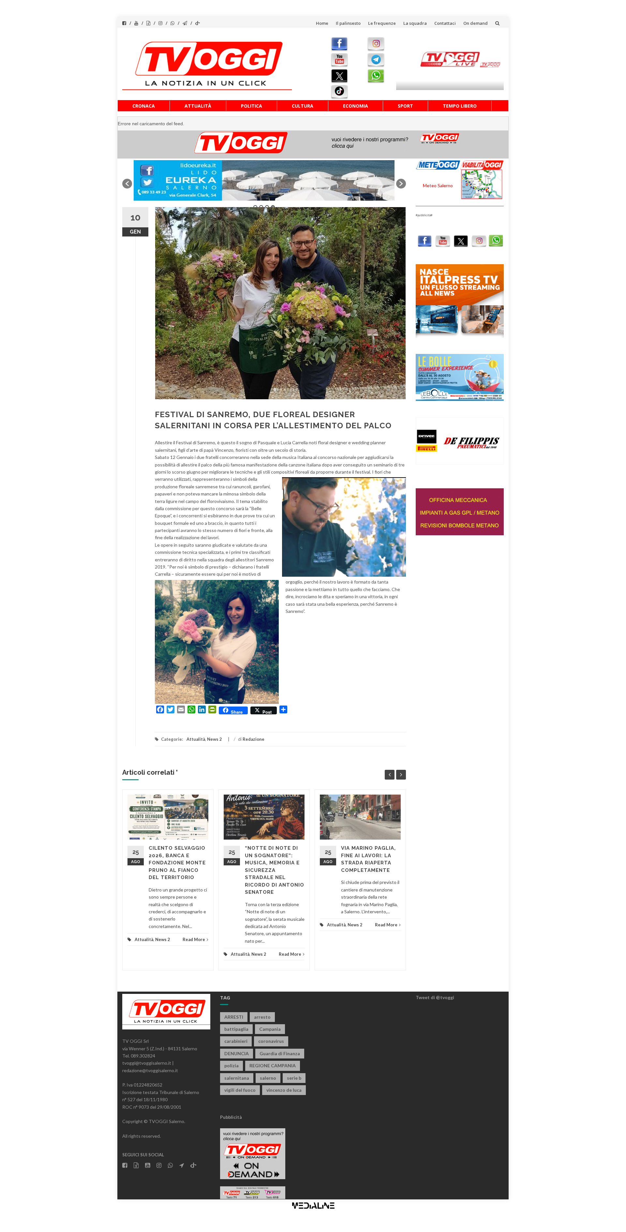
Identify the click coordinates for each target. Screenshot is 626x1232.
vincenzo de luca (284, 1090)
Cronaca (143, 106)
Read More (194, 939)
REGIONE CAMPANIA (272, 1065)
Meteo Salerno (438, 185)
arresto (262, 1017)
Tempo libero (460, 106)
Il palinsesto (348, 23)
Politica (251, 106)
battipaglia (236, 1029)
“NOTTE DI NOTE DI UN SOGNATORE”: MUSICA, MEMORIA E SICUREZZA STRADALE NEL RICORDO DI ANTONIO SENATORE (274, 870)
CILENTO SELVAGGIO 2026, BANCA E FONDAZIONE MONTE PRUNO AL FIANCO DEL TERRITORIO (177, 862)
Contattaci (445, 23)
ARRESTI (233, 1017)
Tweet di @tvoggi (435, 997)
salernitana (236, 1078)
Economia (355, 106)
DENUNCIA (236, 1053)
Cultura (302, 106)
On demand (475, 23)
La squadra (415, 23)
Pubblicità (231, 1117)
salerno (268, 1078)
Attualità (198, 106)
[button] (127, 184)
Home (322, 23)
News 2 (214, 739)
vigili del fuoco (240, 1090)
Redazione (253, 739)
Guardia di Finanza (280, 1053)
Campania (270, 1029)
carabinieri (235, 1041)
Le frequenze (382, 23)
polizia (231, 1065)
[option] (264, 180)
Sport (405, 106)
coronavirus (271, 1041)
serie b (294, 1078)
